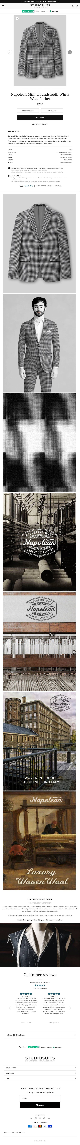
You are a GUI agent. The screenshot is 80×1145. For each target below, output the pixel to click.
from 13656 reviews (40, 988)
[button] (3, 6)
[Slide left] (10, 52)
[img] (40, 985)
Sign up (40, 1105)
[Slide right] (70, 52)
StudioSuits (42, 1141)
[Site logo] (40, 1059)
